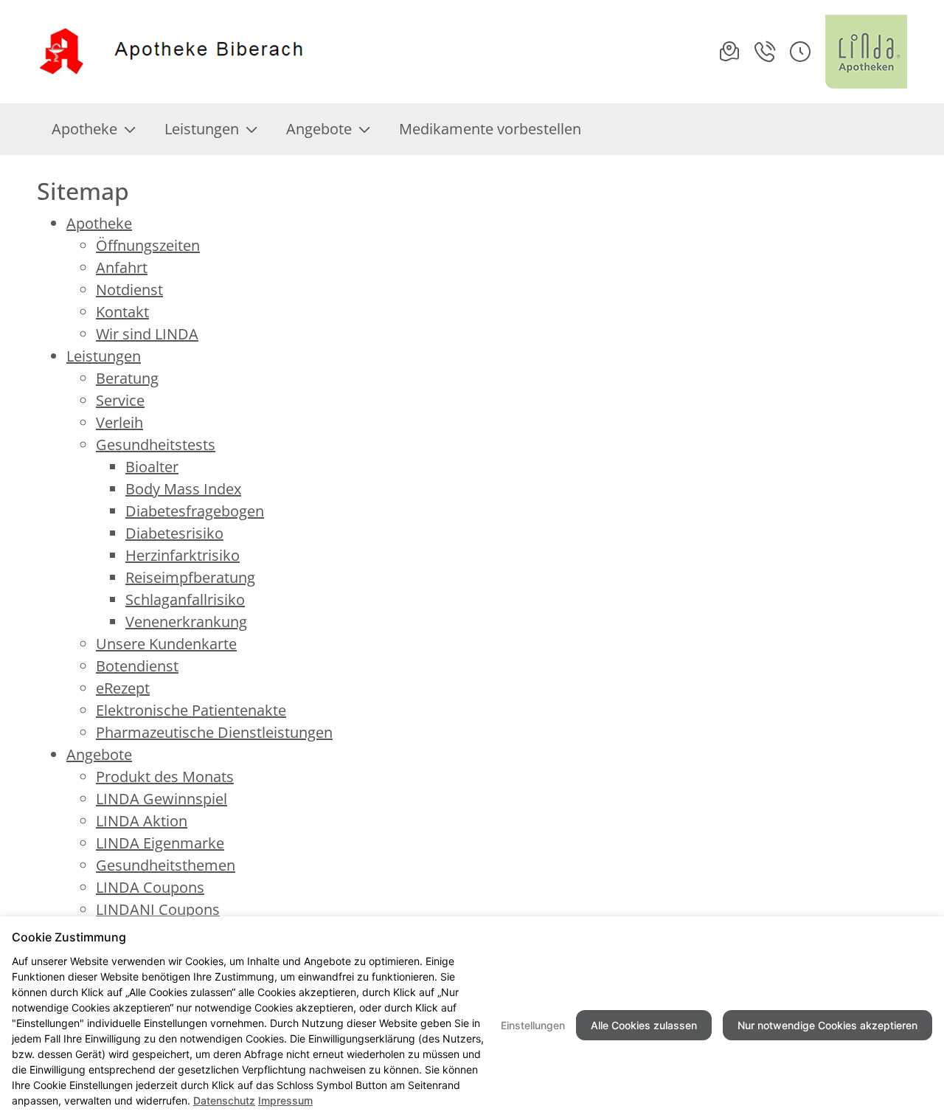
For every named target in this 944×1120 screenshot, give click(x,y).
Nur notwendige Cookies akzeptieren (827, 1025)
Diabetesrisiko (174, 533)
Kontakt (122, 312)
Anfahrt (122, 267)
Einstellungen (533, 1025)
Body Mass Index (183, 489)
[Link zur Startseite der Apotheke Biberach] (172, 52)
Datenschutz (224, 1100)
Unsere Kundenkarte (166, 644)
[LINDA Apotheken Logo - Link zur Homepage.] (866, 52)
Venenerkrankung (186, 622)
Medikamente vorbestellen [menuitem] (490, 129)
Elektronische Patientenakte (191, 710)
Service (120, 400)
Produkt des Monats (165, 777)
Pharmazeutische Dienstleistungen (214, 732)
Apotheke (99, 223)
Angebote (99, 754)
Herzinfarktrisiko (182, 555)
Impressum (285, 1100)
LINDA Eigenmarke (160, 843)
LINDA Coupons (150, 887)
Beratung (127, 378)
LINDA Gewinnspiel (161, 799)
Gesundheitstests (155, 444)
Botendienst (137, 666)
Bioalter (151, 467)
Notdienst (129, 290)
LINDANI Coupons (158, 909)
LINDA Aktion (141, 821)
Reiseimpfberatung (190, 577)
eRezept (123, 688)
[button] (800, 51)
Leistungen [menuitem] (201, 129)
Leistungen (103, 356)
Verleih (119, 422)
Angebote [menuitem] (319, 129)
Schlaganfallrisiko (185, 599)
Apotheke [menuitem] (84, 129)
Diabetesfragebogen (194, 511)
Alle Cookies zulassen (644, 1025)
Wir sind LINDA (147, 334)
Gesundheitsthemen (165, 865)
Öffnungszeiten (148, 245)
